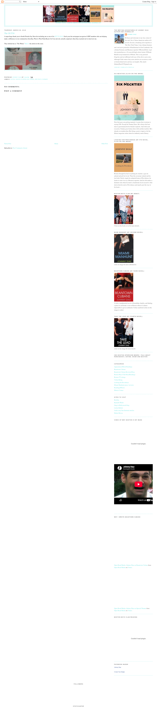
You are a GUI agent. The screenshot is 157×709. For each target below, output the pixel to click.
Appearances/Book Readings (123, 367)
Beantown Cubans (120, 369)
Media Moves (118, 413)
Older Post (104, 144)
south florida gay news (25, 79)
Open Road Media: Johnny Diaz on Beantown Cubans (131, 565)
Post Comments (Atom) (20, 148)
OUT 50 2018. (59, 36)
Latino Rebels (118, 408)
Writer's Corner (41, 79)
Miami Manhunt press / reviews (124, 385)
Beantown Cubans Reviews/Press (124, 372)
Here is (27, 44)
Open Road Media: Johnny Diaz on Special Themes (130, 608)
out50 (12, 79)
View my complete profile (124, 67)
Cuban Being (118, 380)
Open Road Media (120, 567)
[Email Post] (32, 77)
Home (56, 144)
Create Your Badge (119, 672)
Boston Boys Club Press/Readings (124, 374)
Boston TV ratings (120, 377)
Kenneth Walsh (119, 403)
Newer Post (7, 144)
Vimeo (130, 567)
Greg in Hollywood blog (121, 405)
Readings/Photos (119, 388)
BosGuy (116, 400)
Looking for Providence (121, 382)
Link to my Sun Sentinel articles (124, 410)
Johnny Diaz (131, 34)
